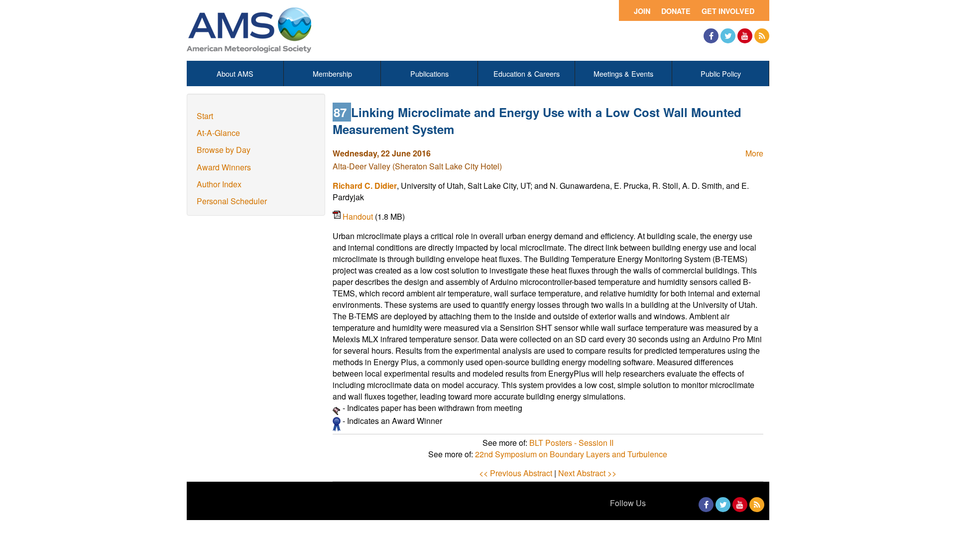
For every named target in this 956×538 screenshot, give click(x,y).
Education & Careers (526, 73)
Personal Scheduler (232, 201)
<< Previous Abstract (515, 473)
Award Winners (224, 167)
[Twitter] (727, 35)
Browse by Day (223, 149)
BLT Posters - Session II (571, 442)
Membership (332, 73)
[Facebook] (711, 35)
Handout (359, 216)
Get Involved (728, 11)
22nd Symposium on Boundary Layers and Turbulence (571, 454)
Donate (676, 11)
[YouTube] (744, 35)
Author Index (219, 184)
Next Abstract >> (587, 473)
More (754, 153)
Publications (429, 73)
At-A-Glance (218, 132)
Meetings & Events (623, 73)
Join (642, 11)
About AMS (235, 73)
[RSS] (761, 35)
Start (205, 116)
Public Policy (721, 73)
